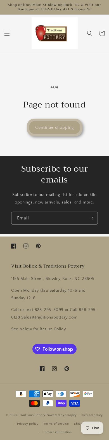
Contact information (57, 432)
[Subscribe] (91, 218)
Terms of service (56, 423)
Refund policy (92, 415)
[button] (7, 33)
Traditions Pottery (32, 415)
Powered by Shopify (61, 415)
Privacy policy (28, 423)
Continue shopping (54, 127)
